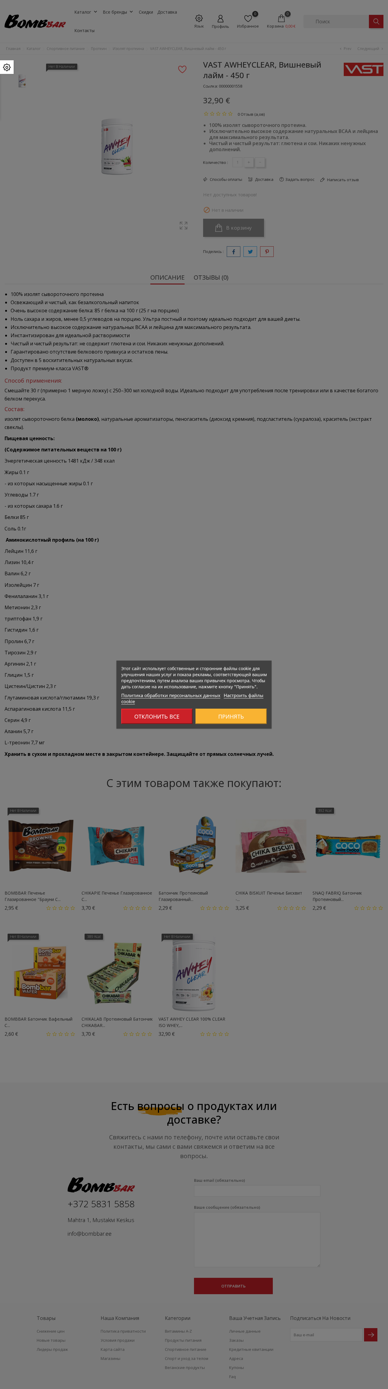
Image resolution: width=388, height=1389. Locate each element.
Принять (231, 716)
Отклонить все (156, 716)
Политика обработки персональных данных (170, 695)
